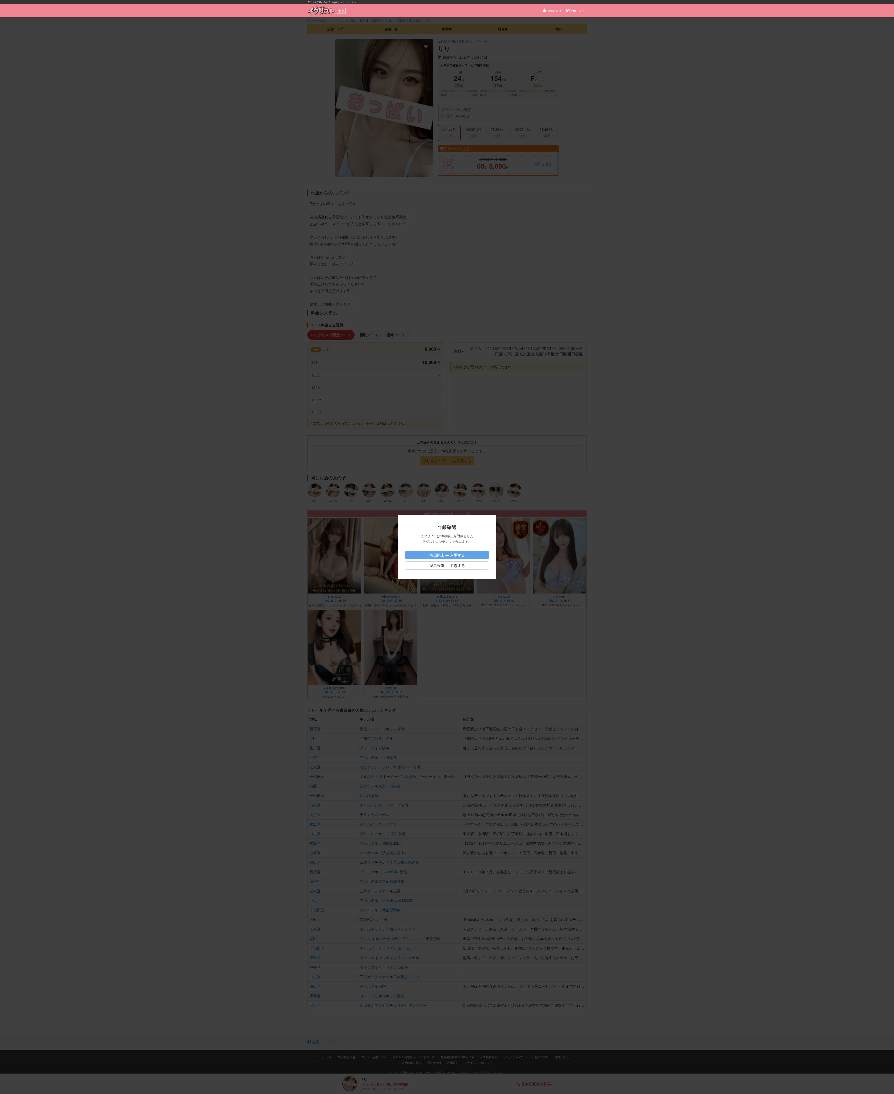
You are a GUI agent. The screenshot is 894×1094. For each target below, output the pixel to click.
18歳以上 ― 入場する (447, 555)
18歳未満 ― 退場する (447, 565)
